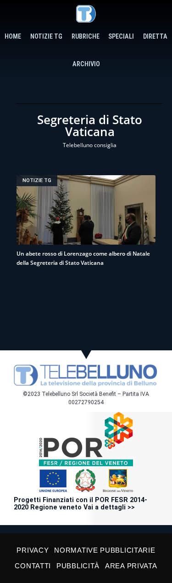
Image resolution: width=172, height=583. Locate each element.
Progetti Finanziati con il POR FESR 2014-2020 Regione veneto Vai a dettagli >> (80, 503)
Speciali (121, 36)
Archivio (86, 64)
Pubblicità (78, 566)
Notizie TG (46, 36)
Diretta (155, 36)
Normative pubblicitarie (104, 550)
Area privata (131, 566)
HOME (13, 36)
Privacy (33, 550)
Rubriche (86, 36)
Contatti (33, 566)
